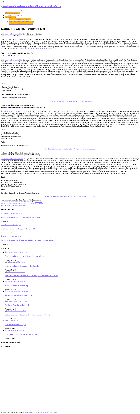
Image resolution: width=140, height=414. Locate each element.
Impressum (53, 412)
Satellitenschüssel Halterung (16, 285)
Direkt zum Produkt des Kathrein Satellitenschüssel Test (38, 48)
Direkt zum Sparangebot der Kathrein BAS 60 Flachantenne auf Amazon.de (70, 149)
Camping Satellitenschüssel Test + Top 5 (21, 334)
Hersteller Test (10, 17)
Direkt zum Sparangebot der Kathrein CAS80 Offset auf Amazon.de (70, 101)
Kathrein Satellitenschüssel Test (21, 24)
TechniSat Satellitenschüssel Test (21, 22)
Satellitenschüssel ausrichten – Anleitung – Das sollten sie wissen (27, 240)
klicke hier (38, 202)
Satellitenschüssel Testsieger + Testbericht (18, 229)
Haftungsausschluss (41, 412)
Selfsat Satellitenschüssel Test (20, 19)
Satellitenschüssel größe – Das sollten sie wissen (20, 217)
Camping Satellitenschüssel (15, 15)
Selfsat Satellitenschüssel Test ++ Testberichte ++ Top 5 (22, 203)
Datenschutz (30, 412)
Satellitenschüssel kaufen (14, 11)
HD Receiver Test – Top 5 (15, 325)
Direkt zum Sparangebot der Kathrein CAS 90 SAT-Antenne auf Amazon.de (70, 196)
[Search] (1, 2)
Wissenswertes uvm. (12, 13)
